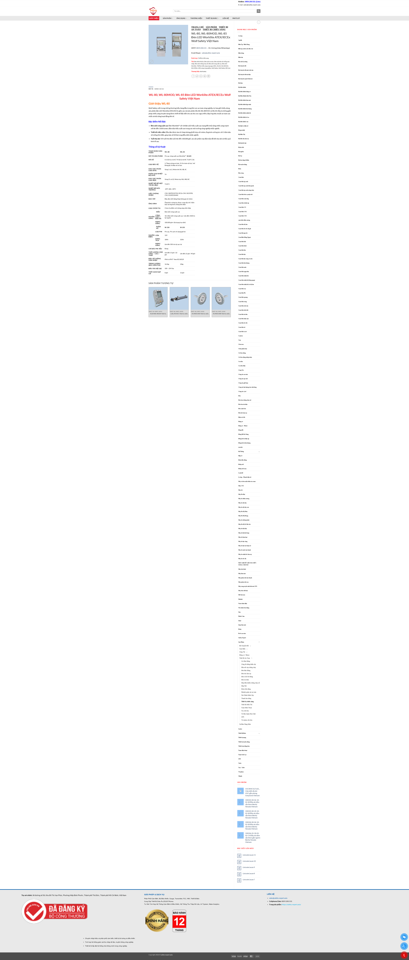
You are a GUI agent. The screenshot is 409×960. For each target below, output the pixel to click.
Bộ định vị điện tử (243, 126)
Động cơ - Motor (242, 426)
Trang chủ (197, 27)
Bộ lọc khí (241, 147)
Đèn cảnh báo (242, 408)
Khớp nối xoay (242, 468)
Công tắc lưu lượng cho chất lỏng (247, 387)
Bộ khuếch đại (242, 143)
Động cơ (240, 421)
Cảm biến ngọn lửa (243, 271)
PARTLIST (236, 18)
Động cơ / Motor (244, 655)
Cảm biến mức (242, 267)
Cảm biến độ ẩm (242, 224)
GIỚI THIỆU (153, 18)
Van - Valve (241, 767)
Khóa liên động (242, 460)
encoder (240, 447)
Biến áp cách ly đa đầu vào (245, 48)
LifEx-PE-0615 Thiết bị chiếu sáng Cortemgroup (179, 314)
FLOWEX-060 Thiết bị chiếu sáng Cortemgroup (200, 314)
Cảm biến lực (242, 254)
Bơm (239, 169)
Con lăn (240, 361)
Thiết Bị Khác (211, 18)
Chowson (241, 344)
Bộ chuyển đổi (242, 66)
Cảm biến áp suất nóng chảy (246, 190)
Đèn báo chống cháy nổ (244, 400)
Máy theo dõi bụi (243, 590)
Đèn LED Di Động (247, 676)
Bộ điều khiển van (243, 121)
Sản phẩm (167, 18)
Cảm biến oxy (242, 288)
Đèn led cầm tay (242, 413)
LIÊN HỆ (226, 18)
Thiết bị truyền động (244, 742)
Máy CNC (241, 486)
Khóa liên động (246, 689)
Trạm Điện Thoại (246, 708)
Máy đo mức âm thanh (244, 550)
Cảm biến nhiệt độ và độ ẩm (246, 284)
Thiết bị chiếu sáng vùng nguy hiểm (206, 66)
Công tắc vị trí (242, 391)
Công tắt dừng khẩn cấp (248, 664)
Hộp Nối (244, 686)
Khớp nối (241, 464)
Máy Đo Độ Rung (243, 516)
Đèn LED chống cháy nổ (201, 63)
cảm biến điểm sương (244, 220)
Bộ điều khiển (242, 87)
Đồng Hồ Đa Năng (243, 434)
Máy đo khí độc (242, 528)
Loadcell (240, 473)
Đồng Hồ (240, 430)
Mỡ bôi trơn (241, 595)
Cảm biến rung (242, 301)
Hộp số (240, 455)
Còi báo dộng (242, 353)
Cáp (239, 340)
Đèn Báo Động (245, 670)
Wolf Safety (215, 68)
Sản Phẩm (241, 642)
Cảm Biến (242, 649)
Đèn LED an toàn (209, 61)
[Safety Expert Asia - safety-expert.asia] (159, 11)
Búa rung (241, 173)
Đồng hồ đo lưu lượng (244, 443)
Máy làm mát (242, 573)
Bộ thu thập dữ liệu (243, 160)
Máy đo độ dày (242, 503)
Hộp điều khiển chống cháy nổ (250, 683)
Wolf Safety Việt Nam (224, 68)
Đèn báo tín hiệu (242, 404)
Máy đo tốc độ (242, 558)
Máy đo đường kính (243, 520)
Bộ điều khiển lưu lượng (245, 108)
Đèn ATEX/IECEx (199, 61)
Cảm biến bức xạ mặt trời (245, 194)
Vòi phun (241, 772)
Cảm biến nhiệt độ (243, 276)
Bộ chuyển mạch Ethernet (245, 79)
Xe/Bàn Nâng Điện (245, 724)
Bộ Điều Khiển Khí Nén (244, 96)
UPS (242, 717)
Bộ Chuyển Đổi (244, 646)
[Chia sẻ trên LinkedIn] (208, 76)
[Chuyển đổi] (259, 451)
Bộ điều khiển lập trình (244, 104)
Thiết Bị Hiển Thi (246, 704)
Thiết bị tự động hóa (244, 746)
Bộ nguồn (241, 151)
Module (240, 599)
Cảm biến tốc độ (242, 323)
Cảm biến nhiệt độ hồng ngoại (246, 280)
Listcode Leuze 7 (249, 879)
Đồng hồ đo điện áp (243, 438)
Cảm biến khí (242, 241)
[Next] (230, 303)
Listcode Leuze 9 (249, 867)
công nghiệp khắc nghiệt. (210, 128)
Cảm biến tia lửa (242, 314)
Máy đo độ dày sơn (243, 507)
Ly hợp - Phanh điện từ (244, 477)
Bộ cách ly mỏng (242, 61)
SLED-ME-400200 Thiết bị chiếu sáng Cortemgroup (158, 314)
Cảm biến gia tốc (243, 233)
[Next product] (258, 22)
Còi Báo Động (245, 661)
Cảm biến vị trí (242, 331)
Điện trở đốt (241, 417)
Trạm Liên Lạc (242, 754)
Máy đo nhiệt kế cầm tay (245, 554)
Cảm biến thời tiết (243, 310)
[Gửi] (258, 11)
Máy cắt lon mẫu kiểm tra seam (247, 481)
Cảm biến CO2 (242, 216)
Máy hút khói (242, 569)
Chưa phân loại (242, 348)
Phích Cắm (241, 616)
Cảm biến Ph (242, 293)
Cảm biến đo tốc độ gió (244, 228)
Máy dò (240, 490)
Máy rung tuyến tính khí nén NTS (247, 586)
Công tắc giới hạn (243, 383)
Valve (239, 763)
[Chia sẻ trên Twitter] (197, 76)
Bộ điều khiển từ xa (243, 117)
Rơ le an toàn (242, 633)
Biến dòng (241, 53)
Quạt (239, 620)
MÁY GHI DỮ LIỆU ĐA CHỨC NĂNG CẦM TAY (247, 564)
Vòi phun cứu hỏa (246, 720)
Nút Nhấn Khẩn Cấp (247, 695)
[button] (151, 62)
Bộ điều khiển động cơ (244, 91)
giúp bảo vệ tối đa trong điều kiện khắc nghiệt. (182, 135)
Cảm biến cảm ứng (243, 198)
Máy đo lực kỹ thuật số (244, 545)
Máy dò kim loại (242, 537)
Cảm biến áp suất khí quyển (246, 186)
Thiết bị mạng (242, 737)
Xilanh (240, 776)
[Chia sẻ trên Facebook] (193, 76)
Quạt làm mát (242, 625)
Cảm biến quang (243, 297)
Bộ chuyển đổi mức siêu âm (245, 70)
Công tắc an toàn (243, 374)
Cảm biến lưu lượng (243, 263)
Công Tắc (241, 370)
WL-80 (219, 66)
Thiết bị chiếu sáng (247, 701)
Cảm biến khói (242, 246)
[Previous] (148, 303)
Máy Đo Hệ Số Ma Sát (244, 524)
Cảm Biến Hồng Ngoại (244, 237)
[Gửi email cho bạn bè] (201, 76)
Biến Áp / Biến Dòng (244, 44)
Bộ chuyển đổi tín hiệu (244, 74)
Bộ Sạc (240, 156)
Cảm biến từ (241, 327)
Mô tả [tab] (151, 89)
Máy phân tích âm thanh (245, 578)
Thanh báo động (246, 698)
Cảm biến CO (242, 207)
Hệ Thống (241, 451)
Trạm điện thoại (242, 750)
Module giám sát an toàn (248, 692)
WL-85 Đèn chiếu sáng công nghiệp (201, 68)
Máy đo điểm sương (243, 498)
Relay (239, 629)
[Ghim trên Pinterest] (205, 76)
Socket (240, 729)
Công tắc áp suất (243, 378)
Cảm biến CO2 (242, 211)
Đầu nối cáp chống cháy (248, 667)
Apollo (240, 40)
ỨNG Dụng (180, 18)
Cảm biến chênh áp (243, 203)
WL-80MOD (224, 66)
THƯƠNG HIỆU (196, 18)
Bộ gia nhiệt (241, 130)
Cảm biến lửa (242, 250)
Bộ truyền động (242, 164)
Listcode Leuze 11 (249, 855)
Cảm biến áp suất (243, 181)
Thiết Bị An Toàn (244, 658)
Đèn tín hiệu (245, 680)
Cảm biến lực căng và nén (245, 258)
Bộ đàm (240, 83)
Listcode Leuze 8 (249, 873)
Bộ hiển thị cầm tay (243, 138)
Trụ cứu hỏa (245, 711)
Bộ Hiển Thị (241, 134)
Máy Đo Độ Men (242, 511)
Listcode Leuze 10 (249, 861)
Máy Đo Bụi (241, 494)
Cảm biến (241, 177)
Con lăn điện (241, 366)
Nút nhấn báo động (243, 608)
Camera (240, 336)
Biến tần (240, 57)
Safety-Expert (242, 637)
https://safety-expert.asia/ (291, 904)
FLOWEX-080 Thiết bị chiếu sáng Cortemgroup (221, 314)
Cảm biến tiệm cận (243, 318)
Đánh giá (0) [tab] (159, 89)
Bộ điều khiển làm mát (244, 100)
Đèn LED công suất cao (215, 63)
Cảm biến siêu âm (243, 306)
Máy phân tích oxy (243, 582)
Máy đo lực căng (242, 541)
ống (239, 612)
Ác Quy (240, 36)
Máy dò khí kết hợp (243, 533)
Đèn (239, 396)
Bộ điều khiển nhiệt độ (244, 113)
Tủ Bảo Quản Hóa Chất (248, 714)
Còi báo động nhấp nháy (245, 357)
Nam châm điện (242, 603)
